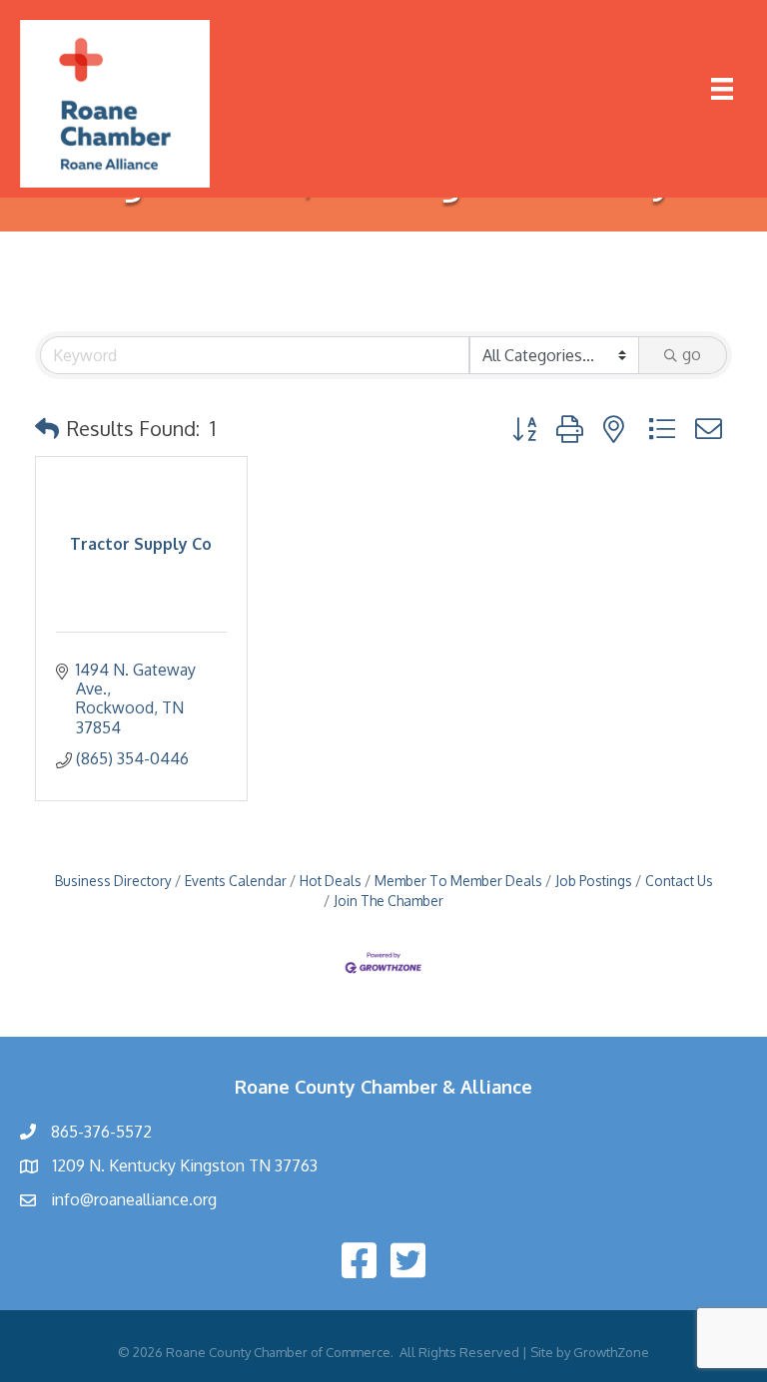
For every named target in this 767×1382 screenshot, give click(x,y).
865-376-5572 (101, 1132)
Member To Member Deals (458, 880)
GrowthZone (611, 1352)
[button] (47, 428)
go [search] (691, 354)
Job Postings (593, 880)
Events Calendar (236, 880)
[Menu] (722, 89)
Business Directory (113, 880)
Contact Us (679, 880)
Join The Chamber (388, 900)
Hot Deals (331, 880)
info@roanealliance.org (134, 1199)
